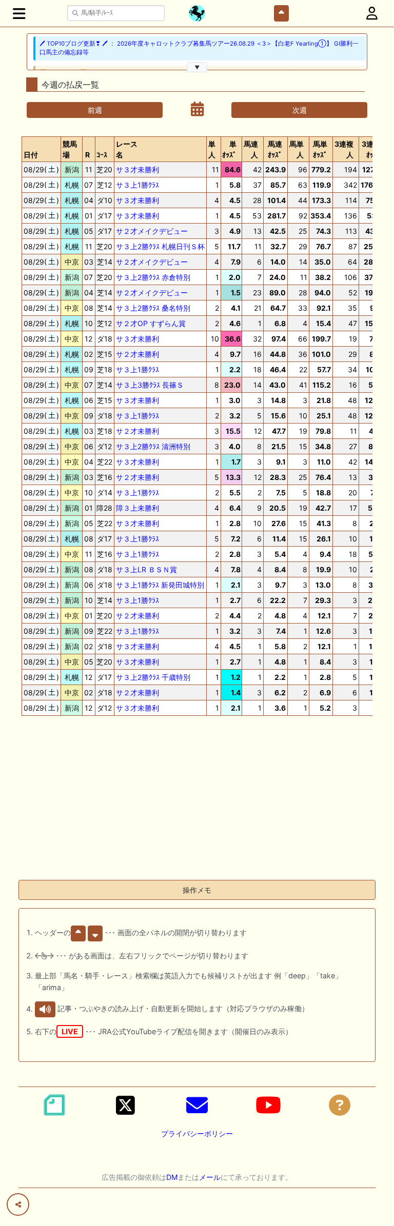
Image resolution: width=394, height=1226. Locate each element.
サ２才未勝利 (137, 354)
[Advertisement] (197, 800)
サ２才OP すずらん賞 (151, 323)
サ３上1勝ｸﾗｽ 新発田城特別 (160, 584)
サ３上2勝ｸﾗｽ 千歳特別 (153, 677)
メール (210, 1177)
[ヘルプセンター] (339, 1105)
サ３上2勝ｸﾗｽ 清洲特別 (153, 446)
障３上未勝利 (137, 508)
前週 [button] (95, 110)
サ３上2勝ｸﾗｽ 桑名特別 (153, 308)
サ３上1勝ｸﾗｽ (137, 184)
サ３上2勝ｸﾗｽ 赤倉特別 (153, 277)
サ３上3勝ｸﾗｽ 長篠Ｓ (150, 384)
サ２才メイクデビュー (152, 231)
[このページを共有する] (18, 1204)
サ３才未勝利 (137, 169)
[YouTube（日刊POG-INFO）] (268, 1105)
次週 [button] (299, 110)
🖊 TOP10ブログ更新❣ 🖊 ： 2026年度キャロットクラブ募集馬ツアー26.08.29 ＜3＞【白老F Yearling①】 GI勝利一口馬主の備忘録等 (199, 48)
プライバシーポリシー (197, 1133)
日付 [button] (31, 154)
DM (172, 1177)
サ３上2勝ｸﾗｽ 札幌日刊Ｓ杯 (160, 246)
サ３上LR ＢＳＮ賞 (146, 569)
